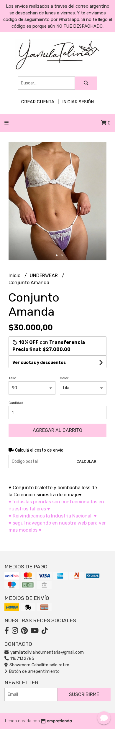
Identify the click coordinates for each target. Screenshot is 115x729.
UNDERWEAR (44, 275)
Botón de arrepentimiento (34, 671)
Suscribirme (84, 694)
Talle (12, 378)
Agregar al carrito (57, 430)
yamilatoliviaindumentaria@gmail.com (46, 652)
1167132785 (21, 658)
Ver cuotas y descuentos (39, 362)
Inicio (15, 275)
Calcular (86, 461)
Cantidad (16, 403)
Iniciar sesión (78, 101)
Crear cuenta (37, 101)
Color (64, 378)
